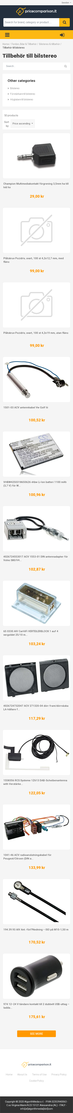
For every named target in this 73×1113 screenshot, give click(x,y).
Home (9, 1074)
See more (36, 1033)
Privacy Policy (59, 1074)
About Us (22, 1074)
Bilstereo (15, 88)
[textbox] (31, 22)
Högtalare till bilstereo (21, 99)
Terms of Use (39, 1074)
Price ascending (22, 123)
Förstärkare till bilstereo (22, 94)
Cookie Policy (36, 1080)
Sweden (66, 3)
